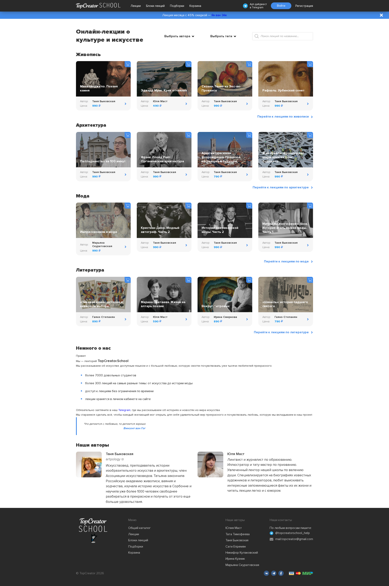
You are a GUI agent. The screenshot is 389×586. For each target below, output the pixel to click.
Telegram (257, 7)
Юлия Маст (233, 528)
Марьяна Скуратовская (242, 565)
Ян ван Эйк (219, 15)
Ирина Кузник (235, 559)
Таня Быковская (236, 540)
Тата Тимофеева (237, 534)
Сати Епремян (235, 547)
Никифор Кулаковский (241, 553)
